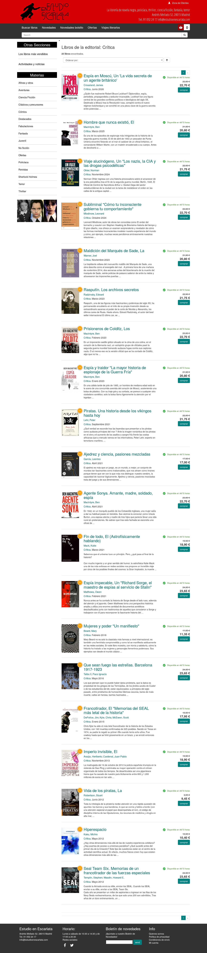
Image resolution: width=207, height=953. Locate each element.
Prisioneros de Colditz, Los (107, 328)
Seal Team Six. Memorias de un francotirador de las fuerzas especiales (117, 870)
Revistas (23, 169)
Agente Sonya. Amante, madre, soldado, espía (118, 495)
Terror (21, 184)
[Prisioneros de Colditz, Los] (70, 339)
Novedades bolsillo (71, 27)
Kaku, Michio (91, 834)
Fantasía (23, 133)
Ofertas (92, 27)
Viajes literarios (110, 27)
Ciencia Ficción (26, 97)
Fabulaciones (25, 126)
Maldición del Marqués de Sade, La (114, 250)
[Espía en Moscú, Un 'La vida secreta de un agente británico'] (70, 87)
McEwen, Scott (121, 717)
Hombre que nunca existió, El (109, 122)
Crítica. (87, 89)
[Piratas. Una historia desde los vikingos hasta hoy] (70, 422)
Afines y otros (25, 82)
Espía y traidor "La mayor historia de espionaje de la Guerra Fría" (115, 370)
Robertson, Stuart (93, 795)
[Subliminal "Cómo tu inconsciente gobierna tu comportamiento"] (70, 215)
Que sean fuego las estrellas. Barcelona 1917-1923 (118, 667)
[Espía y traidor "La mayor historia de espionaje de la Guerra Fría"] (70, 378)
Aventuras (23, 90)
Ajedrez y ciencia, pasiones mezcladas (117, 454)
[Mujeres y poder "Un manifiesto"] (70, 638)
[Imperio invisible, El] (70, 762)
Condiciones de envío (159, 939)
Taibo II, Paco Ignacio (95, 674)
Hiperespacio (95, 829)
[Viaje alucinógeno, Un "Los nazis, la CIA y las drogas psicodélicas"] (70, 172)
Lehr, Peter (89, 420)
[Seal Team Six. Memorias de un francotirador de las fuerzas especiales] (70, 880)
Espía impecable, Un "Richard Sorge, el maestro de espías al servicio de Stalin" (118, 585)
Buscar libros (29, 27)
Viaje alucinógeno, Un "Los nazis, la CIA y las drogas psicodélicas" (120, 163)
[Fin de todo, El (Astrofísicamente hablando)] (70, 548)
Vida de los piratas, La (103, 790)
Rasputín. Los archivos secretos (111, 289)
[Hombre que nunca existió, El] (70, 133)
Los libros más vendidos (33, 54)
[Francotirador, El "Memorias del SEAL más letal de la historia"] (70, 719)
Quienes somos (156, 933)
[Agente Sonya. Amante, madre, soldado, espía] (70, 504)
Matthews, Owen (93, 592)
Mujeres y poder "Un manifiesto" (111, 625)
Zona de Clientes (180, 2)
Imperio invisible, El (100, 751)
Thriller (22, 191)
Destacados (24, 119)
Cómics (22, 112)
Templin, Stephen (93, 877)
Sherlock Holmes (27, 177)
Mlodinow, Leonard (94, 213)
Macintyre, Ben (92, 127)
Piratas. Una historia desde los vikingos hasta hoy (117, 413)
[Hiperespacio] (70, 840)
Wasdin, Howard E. (114, 877)
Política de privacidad (159, 936)
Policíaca (23, 162)
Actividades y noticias (31, 64)
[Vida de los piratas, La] (70, 802)
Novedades (49, 27)
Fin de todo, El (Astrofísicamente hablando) (112, 538)
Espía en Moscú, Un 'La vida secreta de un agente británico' (118, 78)
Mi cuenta (153, 942)
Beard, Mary (90, 631)
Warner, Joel (90, 255)
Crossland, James (93, 85)
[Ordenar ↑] (167, 60)
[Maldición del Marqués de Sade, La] (70, 262)
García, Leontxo (92, 459)
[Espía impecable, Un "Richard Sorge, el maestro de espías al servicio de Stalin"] (70, 593)
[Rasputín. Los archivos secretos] (70, 300)
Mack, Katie (90, 545)
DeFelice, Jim (91, 717)
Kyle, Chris (105, 717)
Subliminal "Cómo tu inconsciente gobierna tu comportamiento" (112, 206)
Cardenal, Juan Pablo (115, 756)
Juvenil (22, 140)
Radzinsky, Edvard (94, 294)
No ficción (23, 148)
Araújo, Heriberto (93, 756)
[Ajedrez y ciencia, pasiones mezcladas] (70, 465)
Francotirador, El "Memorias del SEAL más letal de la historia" (116, 710)
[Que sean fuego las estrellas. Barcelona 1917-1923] (70, 676)
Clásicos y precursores (30, 104)
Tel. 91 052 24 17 (27, 936)
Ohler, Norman (91, 170)
